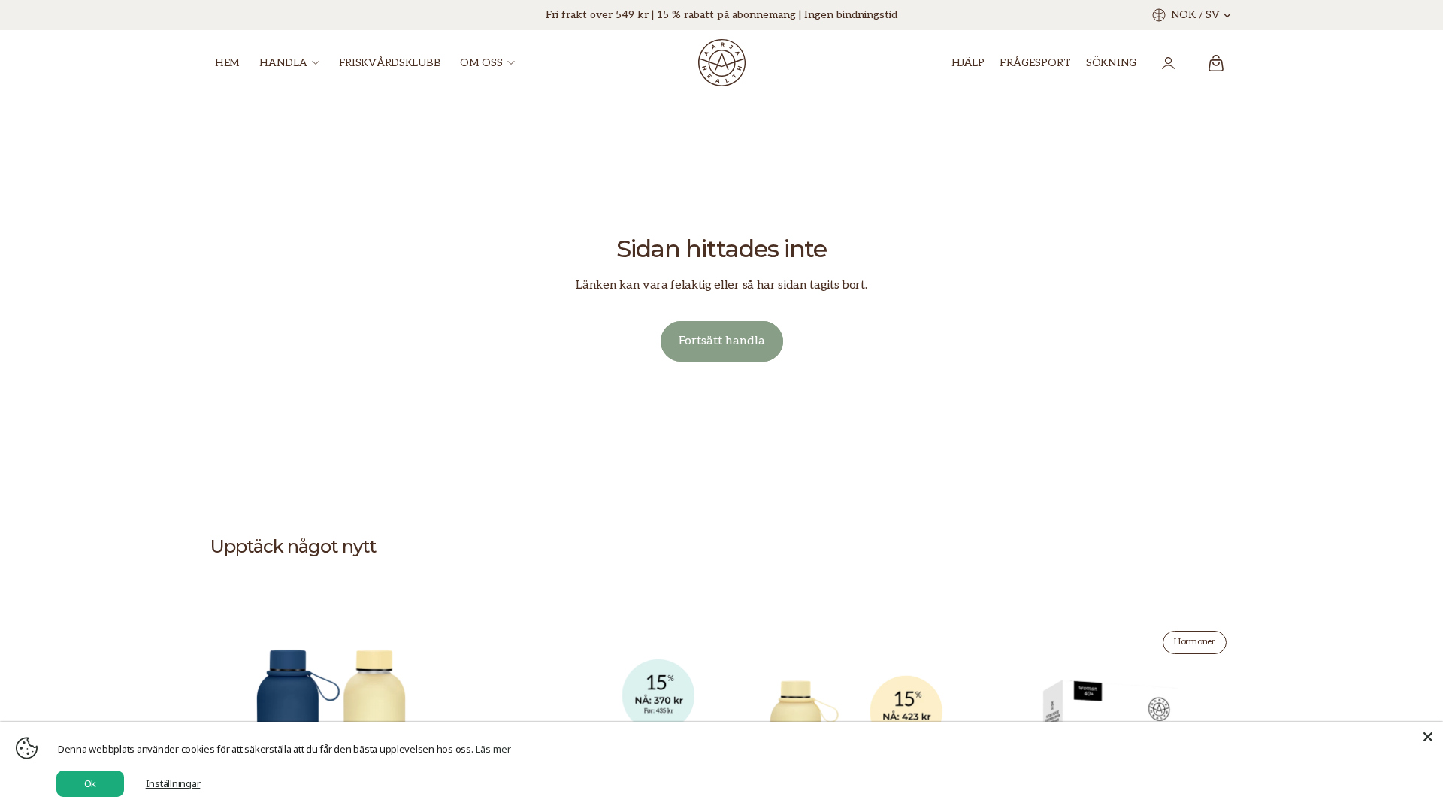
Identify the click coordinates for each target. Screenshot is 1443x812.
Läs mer (493, 749)
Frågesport (1035, 62)
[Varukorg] (1216, 63)
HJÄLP (968, 62)
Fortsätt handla (722, 341)
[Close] (1427, 736)
